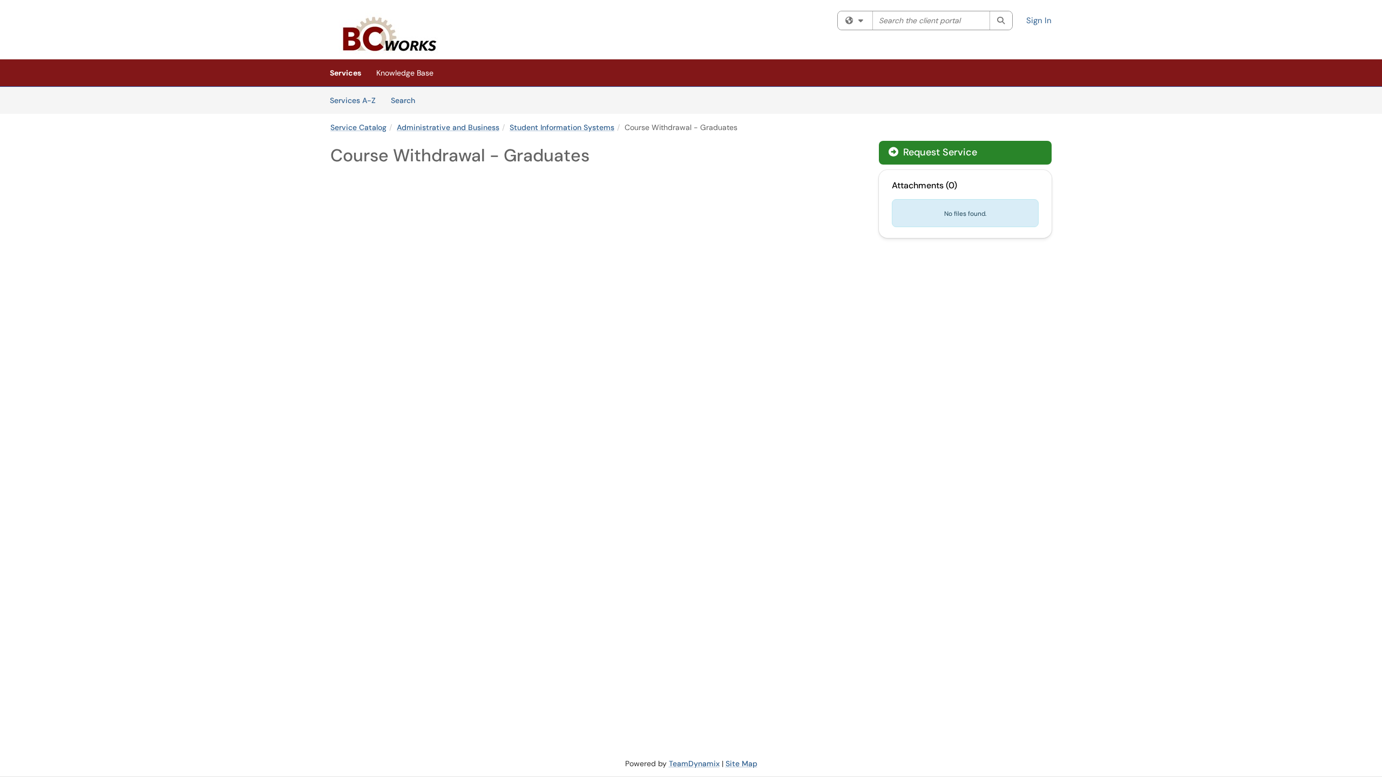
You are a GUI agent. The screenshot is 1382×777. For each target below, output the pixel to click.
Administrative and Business (448, 127)
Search (407, 100)
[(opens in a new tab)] (388, 32)
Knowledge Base (404, 73)
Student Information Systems (562, 127)
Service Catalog (358, 127)
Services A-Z (353, 100)
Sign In (1039, 20)
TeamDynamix (694, 763)
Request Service (938, 152)
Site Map (741, 763)
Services (345, 73)
